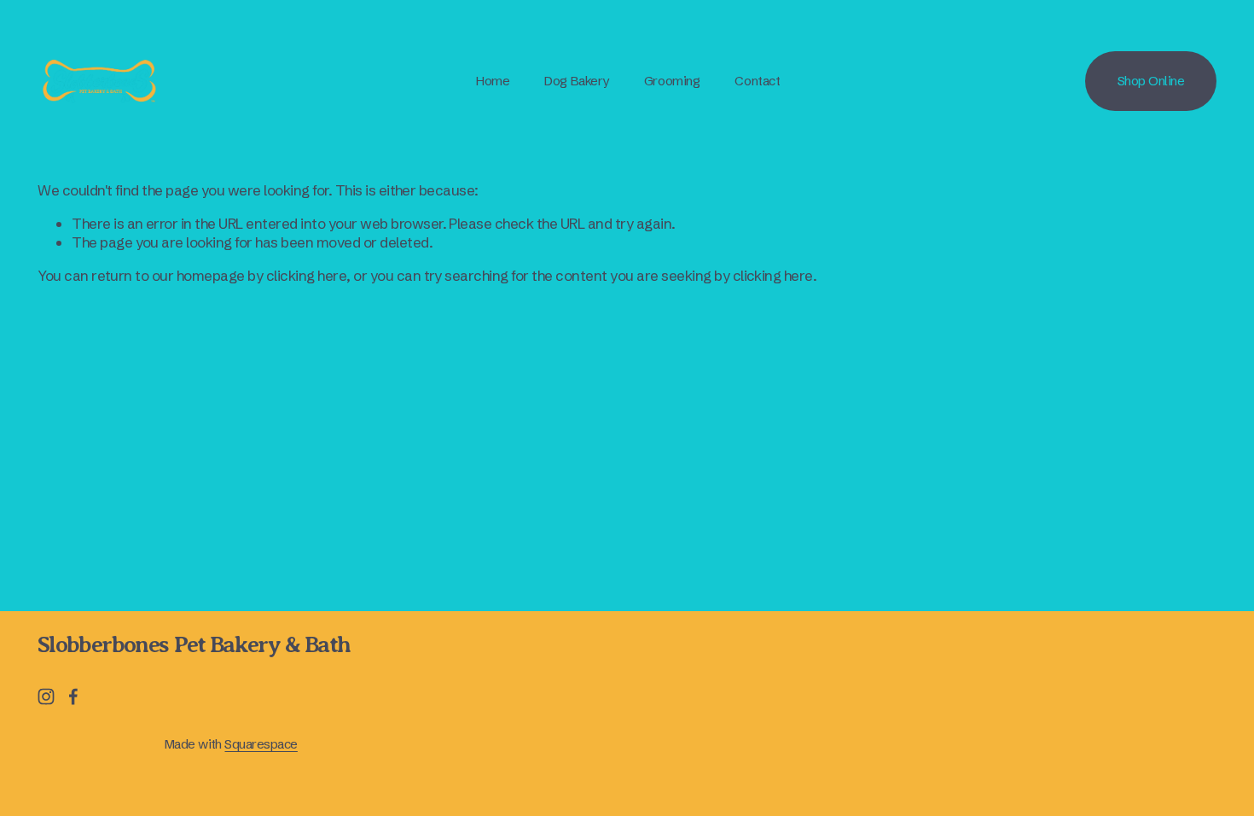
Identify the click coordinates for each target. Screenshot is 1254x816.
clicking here (306, 275)
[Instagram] (46, 696)
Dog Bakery (576, 81)
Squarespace (260, 744)
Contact (757, 81)
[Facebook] (73, 696)
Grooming (672, 81)
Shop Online (1151, 81)
